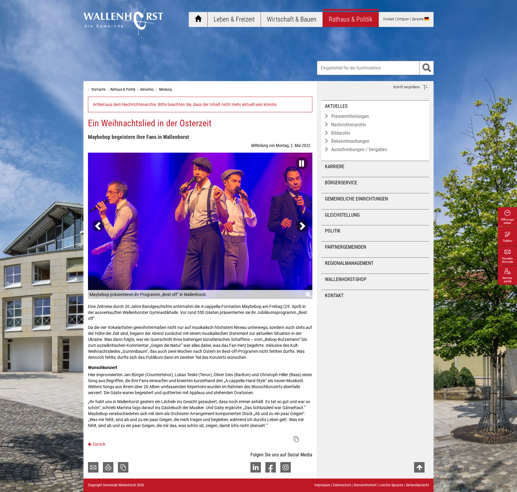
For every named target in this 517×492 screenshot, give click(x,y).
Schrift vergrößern (407, 87)
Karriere (334, 166)
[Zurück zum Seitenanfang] (419, 467)
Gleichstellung (342, 215)
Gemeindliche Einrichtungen (356, 199)
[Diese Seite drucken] (108, 467)
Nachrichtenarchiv (348, 124)
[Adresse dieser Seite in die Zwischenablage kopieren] (123, 467)
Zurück (98, 444)
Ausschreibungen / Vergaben (359, 149)
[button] (300, 162)
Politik (332, 231)
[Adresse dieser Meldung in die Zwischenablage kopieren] (296, 439)
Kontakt (334, 295)
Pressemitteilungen (350, 116)
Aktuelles (336, 106)
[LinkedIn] (255, 467)
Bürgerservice (341, 183)
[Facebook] (270, 467)
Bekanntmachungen (350, 141)
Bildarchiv (340, 133)
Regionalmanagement (349, 263)
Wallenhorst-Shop (346, 279)
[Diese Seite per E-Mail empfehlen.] (93, 467)
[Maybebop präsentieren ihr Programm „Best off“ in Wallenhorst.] (200, 226)
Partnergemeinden (345, 247)
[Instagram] (285, 467)
